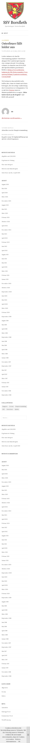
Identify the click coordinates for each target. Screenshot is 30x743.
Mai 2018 (4, 345)
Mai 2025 (4, 209)
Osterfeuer (10, 409)
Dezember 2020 (6, 283)
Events (4, 692)
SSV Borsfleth (15, 22)
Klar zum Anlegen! (7, 164)
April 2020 (5, 304)
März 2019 (5, 333)
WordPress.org (6, 720)
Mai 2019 (4, 325)
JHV (3, 409)
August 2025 (5, 205)
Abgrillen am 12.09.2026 (9, 156)
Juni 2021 (4, 258)
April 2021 (4, 267)
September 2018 (6, 337)
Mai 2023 (4, 234)
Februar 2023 (6, 242)
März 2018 (5, 353)
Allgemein (5, 40)
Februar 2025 (6, 217)
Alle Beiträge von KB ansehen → (12, 118)
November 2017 (6, 362)
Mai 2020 (4, 300)
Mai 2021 (4, 263)
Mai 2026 (4, 188)
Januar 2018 (5, 358)
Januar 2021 (5, 279)
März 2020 (5, 308)
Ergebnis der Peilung (8, 160)
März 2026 (5, 197)
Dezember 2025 (6, 201)
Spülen (17, 409)
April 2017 (4, 374)
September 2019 (6, 316)
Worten (11, 90)
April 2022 (5, 250)
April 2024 (5, 226)
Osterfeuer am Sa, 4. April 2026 (11, 173)
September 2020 (7, 292)
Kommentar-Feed (7, 716)
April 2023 (5, 238)
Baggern (4, 406)
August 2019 (5, 320)
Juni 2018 (4, 341)
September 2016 (6, 395)
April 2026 (5, 192)
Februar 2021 (5, 275)
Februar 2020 (6, 312)
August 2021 (5, 254)
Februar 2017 (5, 382)
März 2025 (5, 213)
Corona (11, 406)
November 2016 (6, 391)
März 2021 (5, 271)
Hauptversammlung (20, 406)
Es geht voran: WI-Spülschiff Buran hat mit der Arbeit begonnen (15, 138)
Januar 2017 (5, 386)
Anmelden (5, 707)
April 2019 (4, 329)
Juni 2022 (4, 246)
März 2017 (5, 378)
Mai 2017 (4, 370)
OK (19, 741)
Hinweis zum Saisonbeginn (10, 168)
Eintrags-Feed (6, 712)
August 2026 (5, 184)
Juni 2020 (4, 296)
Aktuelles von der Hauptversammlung (14, 130)
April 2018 (4, 349)
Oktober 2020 (6, 287)
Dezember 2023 (6, 230)
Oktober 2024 (6, 221)
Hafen (3, 696)
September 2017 (6, 366)
